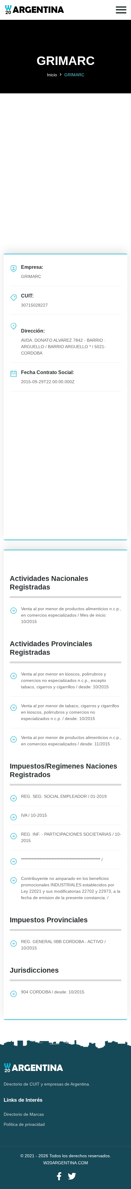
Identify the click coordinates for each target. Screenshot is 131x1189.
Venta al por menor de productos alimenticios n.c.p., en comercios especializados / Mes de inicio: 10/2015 (71, 615)
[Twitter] (72, 1176)
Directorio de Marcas (24, 1114)
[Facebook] (59, 1176)
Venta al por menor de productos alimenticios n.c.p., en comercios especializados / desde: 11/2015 (71, 740)
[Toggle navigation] (121, 9)
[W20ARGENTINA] (34, 10)
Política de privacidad (24, 1124)
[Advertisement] (65, 159)
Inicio (52, 74)
